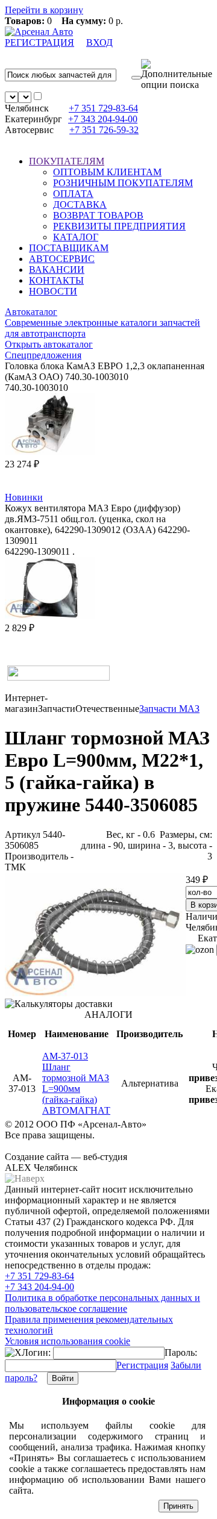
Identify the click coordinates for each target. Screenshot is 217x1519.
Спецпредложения (43, 355)
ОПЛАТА (73, 194)
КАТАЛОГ (75, 237)
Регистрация (142, 1365)
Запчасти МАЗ (169, 708)
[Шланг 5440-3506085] (95, 993)
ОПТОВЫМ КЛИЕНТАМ (107, 172)
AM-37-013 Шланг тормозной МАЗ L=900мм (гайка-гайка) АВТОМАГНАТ (76, 1083)
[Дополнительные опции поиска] (176, 74)
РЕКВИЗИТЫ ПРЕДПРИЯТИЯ (119, 226)
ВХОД (99, 42)
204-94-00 (102, 119)
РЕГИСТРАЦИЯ (39, 42)
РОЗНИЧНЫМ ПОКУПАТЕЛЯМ (123, 183)
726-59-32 (104, 130)
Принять (178, 1506)
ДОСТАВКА (80, 204)
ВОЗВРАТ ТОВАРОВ (98, 215)
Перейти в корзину (44, 10)
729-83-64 (103, 108)
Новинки (24, 497)
